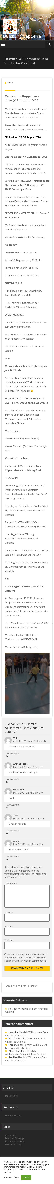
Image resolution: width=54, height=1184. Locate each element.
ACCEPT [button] (26, 1177)
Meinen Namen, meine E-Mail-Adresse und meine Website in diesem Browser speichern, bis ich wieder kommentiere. (26, 957)
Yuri (15, 815)
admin (10, 82)
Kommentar (10, 883)
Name (8, 912)
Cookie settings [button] (11, 1177)
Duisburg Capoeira (22, 36)
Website (8, 940)
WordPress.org (13, 1144)
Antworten (13, 753)
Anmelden (10, 1135)
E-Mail (8, 926)
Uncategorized (13, 1115)
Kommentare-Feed (15, 1141)
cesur (16, 841)
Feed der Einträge (14, 1138)
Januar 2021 (11, 1095)
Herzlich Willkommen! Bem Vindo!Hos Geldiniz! (26, 1046)
